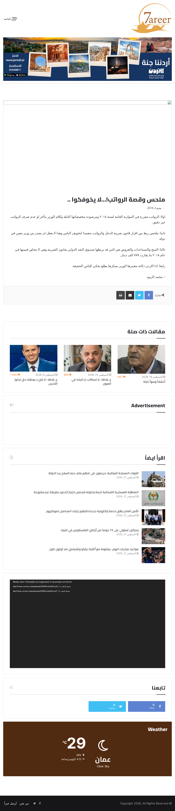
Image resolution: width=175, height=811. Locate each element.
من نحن (24, 803)
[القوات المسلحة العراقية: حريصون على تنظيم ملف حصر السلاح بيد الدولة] (153, 479)
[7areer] (151, 18)
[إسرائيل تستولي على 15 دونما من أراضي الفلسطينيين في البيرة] (153, 536)
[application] (87, 624)
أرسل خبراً (10, 803)
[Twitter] (34, 803)
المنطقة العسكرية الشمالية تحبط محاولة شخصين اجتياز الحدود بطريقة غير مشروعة (86, 492)
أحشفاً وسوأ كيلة (154, 381)
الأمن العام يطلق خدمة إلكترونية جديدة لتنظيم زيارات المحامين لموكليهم (92, 511)
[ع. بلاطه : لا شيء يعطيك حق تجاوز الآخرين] (33, 358)
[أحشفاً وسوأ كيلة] (141, 359)
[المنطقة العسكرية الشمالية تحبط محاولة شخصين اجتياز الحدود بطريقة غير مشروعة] (153, 498)
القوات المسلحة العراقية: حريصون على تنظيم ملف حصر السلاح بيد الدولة (93, 473)
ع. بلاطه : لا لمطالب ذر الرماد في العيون (91, 381)
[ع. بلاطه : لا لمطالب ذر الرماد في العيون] (87, 358)
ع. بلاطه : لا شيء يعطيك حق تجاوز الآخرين (36, 381)
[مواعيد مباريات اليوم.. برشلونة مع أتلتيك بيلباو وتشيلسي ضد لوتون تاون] (153, 555)
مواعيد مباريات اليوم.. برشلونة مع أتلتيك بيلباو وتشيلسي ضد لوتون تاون (94, 549)
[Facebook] (39, 803)
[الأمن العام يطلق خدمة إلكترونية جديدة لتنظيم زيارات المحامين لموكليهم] (153, 517)
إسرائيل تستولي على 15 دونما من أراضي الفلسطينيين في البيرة (100, 530)
